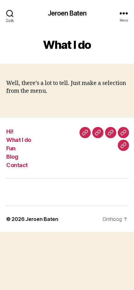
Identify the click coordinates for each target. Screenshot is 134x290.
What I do (18, 140)
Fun (11, 148)
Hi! (9, 131)
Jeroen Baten (67, 13)
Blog (12, 156)
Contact (17, 165)
